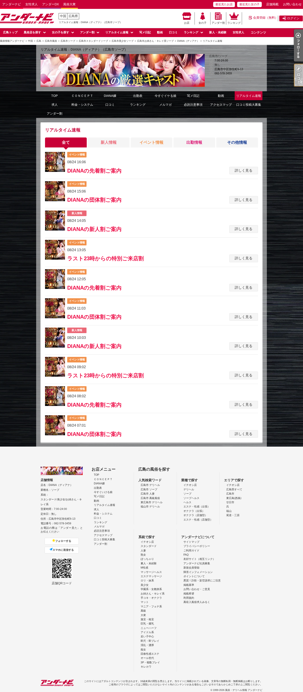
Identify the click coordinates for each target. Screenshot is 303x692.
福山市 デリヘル (150, 506)
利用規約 (188, 597)
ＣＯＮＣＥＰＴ (82, 95)
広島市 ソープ (149, 489)
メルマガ (165, 104)
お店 (186, 22)
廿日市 (230, 502)
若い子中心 (147, 636)
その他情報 (237, 142)
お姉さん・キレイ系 (153, 593)
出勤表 (137, 95)
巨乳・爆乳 (147, 623)
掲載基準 (188, 585)
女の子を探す (60, 32)
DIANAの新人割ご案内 (94, 229)
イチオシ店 (190, 485)
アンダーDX (50, 4)
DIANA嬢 (110, 95)
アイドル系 (147, 632)
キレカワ (146, 666)
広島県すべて (234, 489)
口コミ (173, 32)
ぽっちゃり (147, 559)
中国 (63, 16)
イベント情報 (151, 142)
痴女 (143, 649)
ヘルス (187, 502)
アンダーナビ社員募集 (196, 563)
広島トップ (10, 32)
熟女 (143, 554)
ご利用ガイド (191, 550)
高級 (143, 610)
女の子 (203, 22)
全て (66, 142)
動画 (160, 32)
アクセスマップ (221, 104)
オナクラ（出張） (194, 511)
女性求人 (31, 4)
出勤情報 (194, 142)
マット (145, 602)
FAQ (186, 554)
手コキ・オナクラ (151, 597)
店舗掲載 (272, 4)
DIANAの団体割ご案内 (94, 200)
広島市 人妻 (148, 493)
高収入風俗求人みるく (196, 602)
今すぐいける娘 (103, 492)
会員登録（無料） (265, 17)
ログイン (293, 18)
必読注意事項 (193, 104)
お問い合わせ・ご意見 (196, 589)
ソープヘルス (191, 498)
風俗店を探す (32, 32)
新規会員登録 (191, 567)
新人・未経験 (217, 32)
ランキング (234, 22)
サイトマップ (191, 541)
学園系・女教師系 (151, 589)
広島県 (73, 16)
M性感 (144, 567)
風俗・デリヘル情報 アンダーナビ (243, 690)
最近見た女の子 (249, 4)
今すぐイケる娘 (165, 95)
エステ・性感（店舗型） (198, 519)
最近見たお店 (224, 4)
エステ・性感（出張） (196, 506)
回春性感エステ (150, 653)
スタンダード (149, 546)
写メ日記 (145, 32)
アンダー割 (218, 22)
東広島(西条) (233, 498)
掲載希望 (188, 593)
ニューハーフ (149, 628)
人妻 (143, 550)
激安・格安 (147, 619)
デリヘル (188, 489)
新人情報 (109, 142)
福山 (229, 511)
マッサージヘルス (151, 572)
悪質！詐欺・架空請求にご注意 (202, 580)
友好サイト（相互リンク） (199, 559)
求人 (54, 104)
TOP (54, 95)
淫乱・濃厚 (147, 645)
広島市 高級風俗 (150, 498)
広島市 (230, 493)
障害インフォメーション (198, 572)
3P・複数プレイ (150, 662)
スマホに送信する (63, 549)
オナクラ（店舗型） (195, 515)
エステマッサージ (151, 576)
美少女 (145, 585)
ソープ (187, 493)
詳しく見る (243, 170)
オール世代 (147, 658)
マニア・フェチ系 (151, 606)
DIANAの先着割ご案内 (94, 171)
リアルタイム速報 (116, 32)
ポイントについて (194, 576)
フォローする (63, 541)
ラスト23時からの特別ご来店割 (105, 258)
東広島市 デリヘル (152, 502)
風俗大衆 (69, 4)
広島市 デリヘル (150, 485)
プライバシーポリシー (196, 546)
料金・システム (82, 104)
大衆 (143, 615)
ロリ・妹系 (147, 580)
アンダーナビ (11, 4)
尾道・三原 (233, 515)
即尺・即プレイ (150, 640)
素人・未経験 (149, 563)
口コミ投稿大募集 (248, 104)
